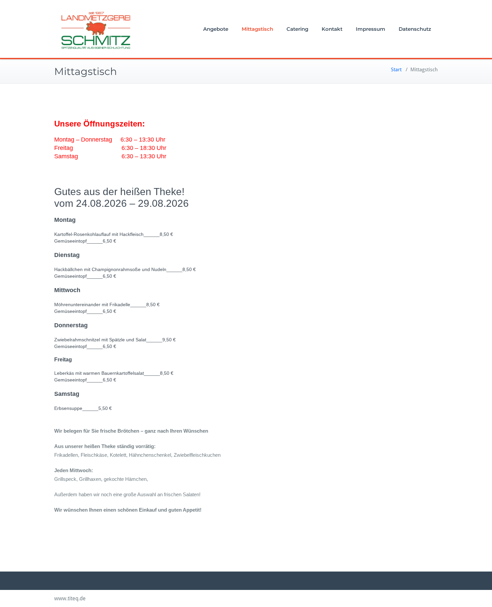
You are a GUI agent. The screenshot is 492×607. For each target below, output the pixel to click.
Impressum (370, 29)
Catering (297, 29)
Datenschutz (415, 29)
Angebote (215, 29)
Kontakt (332, 29)
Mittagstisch (257, 29)
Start (396, 70)
